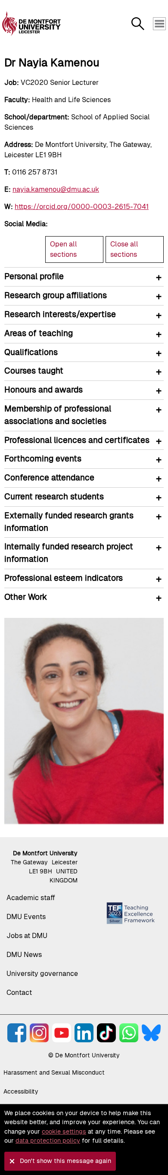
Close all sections (124, 249)
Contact (19, 992)
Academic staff (30, 898)
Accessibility (20, 1091)
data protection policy (48, 1140)
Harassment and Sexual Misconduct (54, 1072)
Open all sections (63, 249)
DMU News (24, 955)
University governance (42, 973)
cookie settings (64, 1131)
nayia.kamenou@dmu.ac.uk (55, 189)
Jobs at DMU (26, 936)
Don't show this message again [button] (65, 1160)
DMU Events (26, 917)
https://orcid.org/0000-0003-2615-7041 (82, 207)
